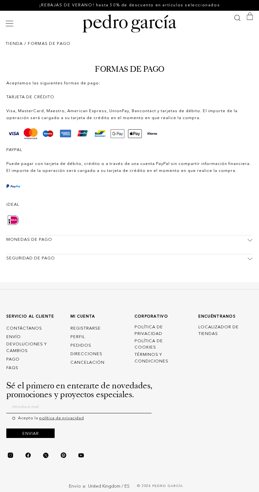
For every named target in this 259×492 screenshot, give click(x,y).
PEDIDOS (80, 345)
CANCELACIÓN (87, 363)
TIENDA (14, 44)
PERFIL (77, 337)
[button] (10, 23)
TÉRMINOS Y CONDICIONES (151, 358)
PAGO (13, 359)
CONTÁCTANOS (24, 328)
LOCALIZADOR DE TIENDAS (218, 330)
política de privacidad (61, 418)
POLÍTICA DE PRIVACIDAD (149, 330)
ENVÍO (13, 337)
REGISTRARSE (85, 328)
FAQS (12, 368)
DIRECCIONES (86, 354)
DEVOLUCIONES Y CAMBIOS (26, 347)
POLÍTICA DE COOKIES (149, 344)
